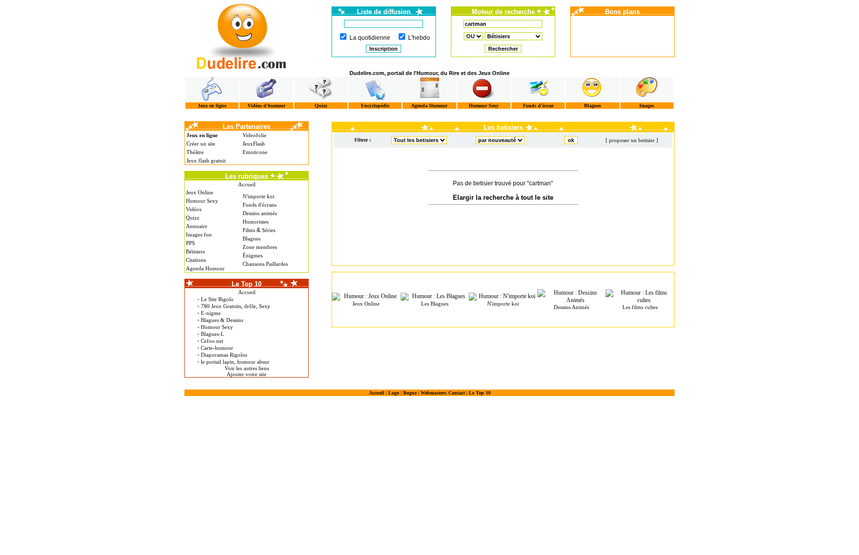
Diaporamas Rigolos (224, 355)
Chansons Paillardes (265, 264)
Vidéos (193, 209)
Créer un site (200, 144)
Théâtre (195, 152)
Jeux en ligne (212, 105)
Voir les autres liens (247, 368)
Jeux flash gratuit (206, 160)
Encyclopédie (375, 105)
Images (646, 105)
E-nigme (211, 313)
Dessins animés (260, 213)
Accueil (247, 184)
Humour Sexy (484, 105)
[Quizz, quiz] (320, 89)
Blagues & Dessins (222, 320)
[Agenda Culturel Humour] (429, 89)
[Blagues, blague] (592, 89)
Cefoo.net (212, 341)
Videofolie (254, 135)
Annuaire (196, 226)
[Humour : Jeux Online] (366, 297)
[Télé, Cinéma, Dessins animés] (375, 89)
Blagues (592, 105)
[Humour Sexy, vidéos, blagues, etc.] (484, 89)
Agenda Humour (429, 105)
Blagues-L (212, 334)
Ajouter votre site (246, 374)
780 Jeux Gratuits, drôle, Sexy (235, 306)
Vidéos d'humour (266, 105)
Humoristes (255, 222)
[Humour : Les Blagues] (435, 297)
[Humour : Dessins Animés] (571, 296)
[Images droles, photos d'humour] (647, 89)
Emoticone (255, 152)
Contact (456, 393)
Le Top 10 (480, 393)
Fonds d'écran (538, 105)
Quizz (321, 105)
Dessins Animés (571, 307)
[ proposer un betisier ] (631, 140)
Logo (393, 393)
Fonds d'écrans (259, 205)
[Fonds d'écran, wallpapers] (538, 89)
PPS (190, 243)
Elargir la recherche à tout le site (503, 197)
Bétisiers (195, 251)
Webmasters (433, 393)
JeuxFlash (254, 144)
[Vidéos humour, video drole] (266, 89)
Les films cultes (640, 307)
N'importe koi (258, 196)
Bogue (410, 393)
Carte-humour (217, 348)
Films (249, 230)
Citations (196, 260)
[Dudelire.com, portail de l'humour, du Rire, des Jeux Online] (241, 35)
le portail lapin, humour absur (235, 362)
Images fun (199, 235)
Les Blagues (434, 304)
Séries (268, 230)
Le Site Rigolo (217, 299)
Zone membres (260, 247)
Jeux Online (199, 192)
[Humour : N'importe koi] (503, 297)
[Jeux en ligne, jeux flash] (212, 89)
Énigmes (252, 255)
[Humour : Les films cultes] (639, 296)
